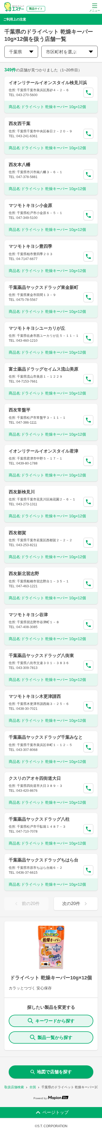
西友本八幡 (19, 164)
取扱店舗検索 (14, 1087)
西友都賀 (17, 532)
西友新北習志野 (24, 573)
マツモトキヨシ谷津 (28, 614)
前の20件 (31, 903)
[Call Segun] (88, 92)
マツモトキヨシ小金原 (30, 205)
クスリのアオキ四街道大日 (35, 778)
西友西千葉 (19, 123)
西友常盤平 (19, 410)
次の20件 (71, 903)
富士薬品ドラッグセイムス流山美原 (43, 369)
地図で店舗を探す (54, 1071)
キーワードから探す (55, 1021)
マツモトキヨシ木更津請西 (35, 696)
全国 (32, 1087)
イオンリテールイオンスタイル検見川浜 (48, 82)
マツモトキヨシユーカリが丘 (37, 328)
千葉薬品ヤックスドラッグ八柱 (39, 819)
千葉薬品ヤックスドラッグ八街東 (41, 655)
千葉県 (15, 52)
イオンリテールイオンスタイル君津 (43, 451)
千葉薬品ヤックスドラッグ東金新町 (43, 287)
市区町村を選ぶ (61, 52)
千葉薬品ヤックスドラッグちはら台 (43, 860)
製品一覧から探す (55, 1037)
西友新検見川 (22, 492)
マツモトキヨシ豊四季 (30, 246)
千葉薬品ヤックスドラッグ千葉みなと (46, 737)
